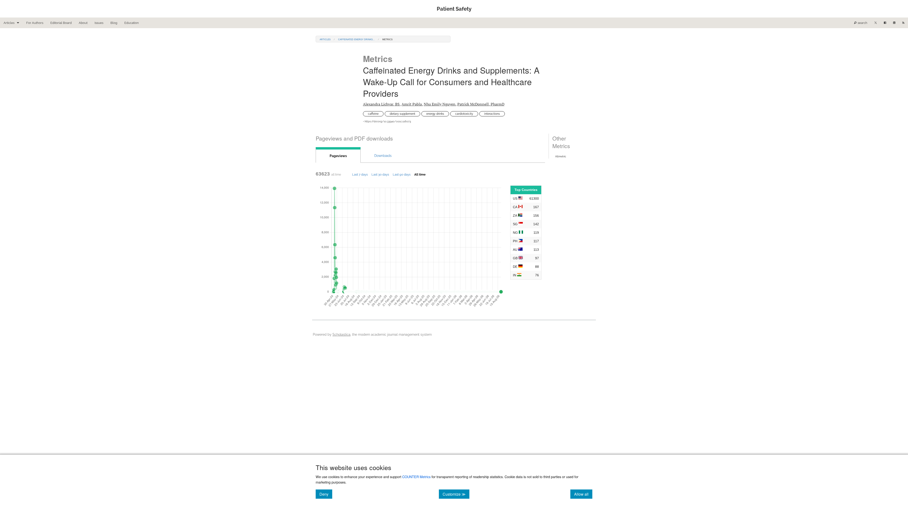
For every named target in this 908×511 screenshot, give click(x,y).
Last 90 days (401, 174)
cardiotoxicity (464, 113)
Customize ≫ (456, 494)
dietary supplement (402, 113)
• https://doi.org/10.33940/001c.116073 (387, 121)
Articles (9, 23)
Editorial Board (61, 23)
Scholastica (341, 334)
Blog (113, 23)
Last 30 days (380, 174)
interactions (492, 113)
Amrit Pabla (412, 104)
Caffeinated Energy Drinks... (356, 39)
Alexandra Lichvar (381, 104)
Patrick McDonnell (480, 104)
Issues (99, 23)
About (83, 23)
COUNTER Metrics (416, 476)
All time (420, 174)
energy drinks (435, 113)
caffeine (373, 113)
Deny (325, 494)
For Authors (34, 23)
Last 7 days (360, 174)
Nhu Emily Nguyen (439, 104)
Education (131, 23)
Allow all (583, 494)
